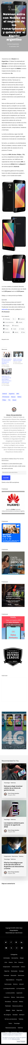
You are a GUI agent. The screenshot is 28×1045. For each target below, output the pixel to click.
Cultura (23, 966)
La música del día (10, 993)
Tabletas (21, 856)
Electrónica (15, 856)
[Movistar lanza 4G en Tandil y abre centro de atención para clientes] (14, 739)
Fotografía (19, 979)
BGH (18, 393)
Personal (15, 1001)
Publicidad (8, 1006)
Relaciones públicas (17, 1006)
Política (21, 1001)
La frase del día (20, 988)
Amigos (22, 958)
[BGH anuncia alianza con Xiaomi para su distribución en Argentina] (7, 354)
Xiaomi (14, 400)
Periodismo (8, 1001)
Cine (15, 962)
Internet (21, 984)
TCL (9, 400)
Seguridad (19, 1010)
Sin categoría (7, 1014)
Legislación (19, 993)
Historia (15, 984)
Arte (6, 962)
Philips (4, 400)
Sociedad (15, 1014)
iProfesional (5, 397)
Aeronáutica (14, 958)
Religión (8, 1010)
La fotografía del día (9, 988)
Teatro (10, 1023)
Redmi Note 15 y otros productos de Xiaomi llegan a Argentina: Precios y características (6, 379)
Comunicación (15, 966)
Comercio (20, 962)
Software (21, 1014)
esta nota (5, 309)
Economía (6, 975)
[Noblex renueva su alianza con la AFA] (18, 354)
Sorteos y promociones (11, 1019)
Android (4, 393)
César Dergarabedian (14, 44)
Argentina (11, 393)
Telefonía (14, 9)
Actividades (7, 958)
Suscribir (6, 477)
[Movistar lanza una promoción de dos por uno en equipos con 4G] (14, 721)
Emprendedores (10, 979)
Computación (7, 856)
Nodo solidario (20, 997)
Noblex (19, 397)
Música (13, 997)
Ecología (21, 971)
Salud (13, 1010)
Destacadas (14, 971)
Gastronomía (7, 984)
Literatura (6, 997)
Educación (13, 975)
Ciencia (11, 962)
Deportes (6, 971)
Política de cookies (16, 1038)
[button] (25, 3)
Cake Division (18, 933)
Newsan (13, 397)
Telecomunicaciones (10, 1027)
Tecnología (7, 782)
